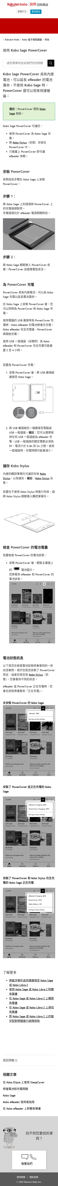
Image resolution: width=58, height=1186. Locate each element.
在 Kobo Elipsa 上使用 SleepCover (23, 1082)
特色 (47, 39)
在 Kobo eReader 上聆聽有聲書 (22, 1108)
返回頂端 (8, 1060)
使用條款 (21, 1177)
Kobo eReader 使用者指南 (18, 1102)
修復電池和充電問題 (15, 1089)
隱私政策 (34, 1177)
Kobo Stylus (20, 142)
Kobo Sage (9, 1095)
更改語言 (36, 11)
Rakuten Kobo (12, 39)
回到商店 (42, 5)
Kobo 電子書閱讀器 (32, 39)
